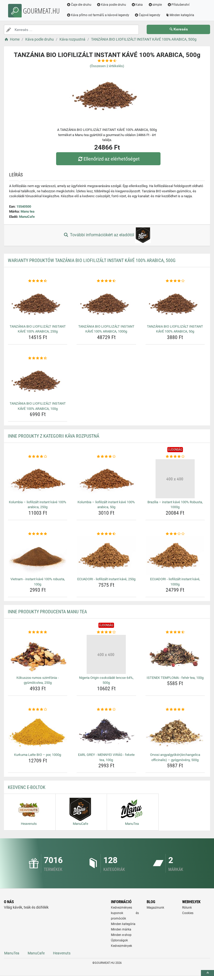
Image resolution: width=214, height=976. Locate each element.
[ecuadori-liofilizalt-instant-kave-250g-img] (106, 555)
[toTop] (207, 973)
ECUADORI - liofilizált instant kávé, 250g (106, 579)
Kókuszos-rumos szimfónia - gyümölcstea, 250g (37, 680)
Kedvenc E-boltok (26, 787)
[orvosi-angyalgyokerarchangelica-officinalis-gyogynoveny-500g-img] (175, 731)
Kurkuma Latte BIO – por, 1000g (37, 755)
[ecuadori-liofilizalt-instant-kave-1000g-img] (175, 555)
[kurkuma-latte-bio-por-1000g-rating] (37, 709)
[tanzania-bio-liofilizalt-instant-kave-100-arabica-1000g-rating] (106, 281)
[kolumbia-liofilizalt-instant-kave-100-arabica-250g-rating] (37, 456)
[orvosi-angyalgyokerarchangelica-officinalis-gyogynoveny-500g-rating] (175, 709)
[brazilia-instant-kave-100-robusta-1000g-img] (175, 478)
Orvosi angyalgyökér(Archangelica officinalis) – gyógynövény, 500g (175, 757)
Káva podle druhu (113, 5)
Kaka (139, 5)
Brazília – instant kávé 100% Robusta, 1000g (175, 504)
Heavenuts (61, 953)
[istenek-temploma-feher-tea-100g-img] (175, 654)
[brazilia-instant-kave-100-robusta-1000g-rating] (175, 456)
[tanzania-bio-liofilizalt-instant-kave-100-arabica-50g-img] (175, 303)
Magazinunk (155, 907)
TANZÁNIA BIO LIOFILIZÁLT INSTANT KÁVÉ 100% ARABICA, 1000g (106, 329)
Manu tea (27, 211)
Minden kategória (182, 15)
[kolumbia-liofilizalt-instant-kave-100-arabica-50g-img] (106, 478)
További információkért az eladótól (102, 234)
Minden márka (121, 929)
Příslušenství (180, 5)
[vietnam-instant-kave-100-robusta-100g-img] (37, 555)
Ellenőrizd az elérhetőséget (112, 159)
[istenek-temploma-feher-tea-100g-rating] (175, 632)
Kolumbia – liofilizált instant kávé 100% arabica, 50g (106, 504)
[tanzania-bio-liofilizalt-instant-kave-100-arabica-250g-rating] (37, 281)
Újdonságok (119, 940)
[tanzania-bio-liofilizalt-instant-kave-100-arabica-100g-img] (37, 380)
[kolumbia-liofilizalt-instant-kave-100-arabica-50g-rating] (106, 456)
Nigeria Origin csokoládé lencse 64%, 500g (106, 680)
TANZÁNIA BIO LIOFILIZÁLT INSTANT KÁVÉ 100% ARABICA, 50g (175, 329)
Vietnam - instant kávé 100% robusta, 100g (37, 581)
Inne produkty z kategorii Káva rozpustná (53, 436)
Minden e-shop (121, 935)
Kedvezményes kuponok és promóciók (125, 913)
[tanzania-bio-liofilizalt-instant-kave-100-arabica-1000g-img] (106, 303)
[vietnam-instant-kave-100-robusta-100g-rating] (37, 534)
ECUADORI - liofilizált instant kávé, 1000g (175, 581)
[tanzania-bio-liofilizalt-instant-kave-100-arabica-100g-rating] (37, 358)
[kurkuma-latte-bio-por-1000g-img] (37, 731)
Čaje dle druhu (81, 5)
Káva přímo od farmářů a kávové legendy (100, 15)
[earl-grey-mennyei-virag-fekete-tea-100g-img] (106, 731)
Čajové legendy (149, 15)
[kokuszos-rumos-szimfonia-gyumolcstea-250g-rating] (37, 632)
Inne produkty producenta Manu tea (47, 611)
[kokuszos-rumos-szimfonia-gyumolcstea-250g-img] (37, 654)
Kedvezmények (121, 946)
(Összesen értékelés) (107, 66)
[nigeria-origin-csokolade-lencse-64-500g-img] (106, 654)
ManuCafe (27, 217)
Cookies (187, 913)
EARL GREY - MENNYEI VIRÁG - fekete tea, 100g (106, 757)
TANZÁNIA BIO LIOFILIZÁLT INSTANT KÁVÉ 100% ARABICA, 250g (38, 329)
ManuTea (11, 953)
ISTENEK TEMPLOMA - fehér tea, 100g (175, 678)
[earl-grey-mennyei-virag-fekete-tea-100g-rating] (106, 709)
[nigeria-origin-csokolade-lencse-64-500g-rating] (106, 632)
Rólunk (187, 907)
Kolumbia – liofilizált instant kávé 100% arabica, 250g (37, 504)
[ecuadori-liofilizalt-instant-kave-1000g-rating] (175, 534)
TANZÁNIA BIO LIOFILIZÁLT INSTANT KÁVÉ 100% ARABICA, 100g (38, 406)
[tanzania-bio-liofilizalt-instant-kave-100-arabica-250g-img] (37, 303)
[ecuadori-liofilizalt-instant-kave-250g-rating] (106, 534)
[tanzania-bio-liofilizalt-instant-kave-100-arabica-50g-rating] (175, 281)
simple (157, 5)
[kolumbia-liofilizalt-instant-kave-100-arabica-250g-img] (37, 478)
